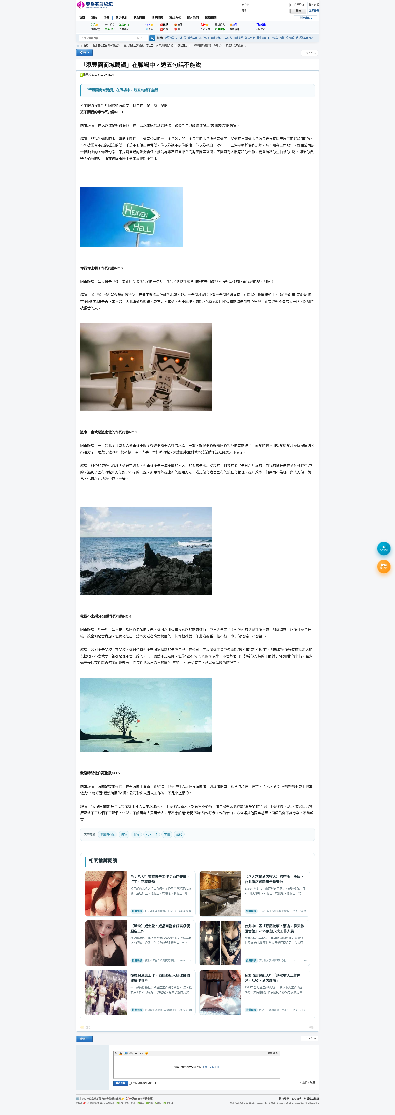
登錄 (204, 1067)
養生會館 (262, 37)
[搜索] (152, 38)
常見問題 (157, 17)
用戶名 (245, 4)
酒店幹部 (124, 29)
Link (131, 1053)
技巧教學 (284, 1098)
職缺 (94, 17)
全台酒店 (205, 29)
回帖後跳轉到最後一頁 (145, 1083)
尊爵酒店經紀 (77, 46)
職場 (136, 834)
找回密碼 (314, 4)
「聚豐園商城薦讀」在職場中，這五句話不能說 (140, 65)
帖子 (139, 38)
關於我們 (193, 17)
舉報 (311, 1027)
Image (126, 1053)
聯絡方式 (175, 17)
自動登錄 (299, 4)
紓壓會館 (169, 37)
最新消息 (220, 24)
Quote (136, 1053)
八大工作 (151, 834)
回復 (87, 1027)
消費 (106, 17)
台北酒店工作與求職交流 (106, 45)
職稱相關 (211, 17)
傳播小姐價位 (287, 37)
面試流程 (261, 29)
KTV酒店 (273, 37)
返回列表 (311, 53)
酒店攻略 (296, 1098)
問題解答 (95, 29)
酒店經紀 (216, 37)
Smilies (146, 1053)
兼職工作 (193, 37)
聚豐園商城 (107, 834)
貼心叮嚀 (139, 17)
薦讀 (124, 834)
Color (121, 1053)
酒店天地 (121, 17)
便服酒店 (182, 45)
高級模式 (273, 1053)
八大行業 (181, 37)
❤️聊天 (178, 29)
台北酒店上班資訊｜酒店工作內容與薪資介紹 (148, 45)
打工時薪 (227, 37)
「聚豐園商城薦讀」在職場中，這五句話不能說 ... (218, 45)
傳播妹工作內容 (304, 37)
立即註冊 (314, 10)
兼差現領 (204, 37)
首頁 (82, 17)
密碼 (244, 10)
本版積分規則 (307, 1082)
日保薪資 (110, 24)
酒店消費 (239, 37)
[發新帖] (84, 53)
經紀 (179, 834)
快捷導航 (305, 17)
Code (141, 1053)
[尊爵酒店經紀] (95, 5)
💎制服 (149, 29)
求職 (167, 834)
